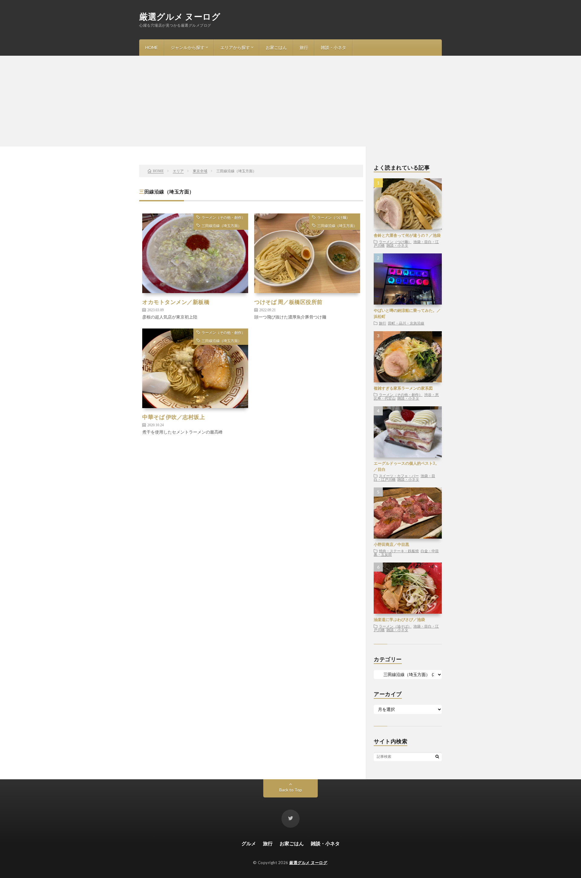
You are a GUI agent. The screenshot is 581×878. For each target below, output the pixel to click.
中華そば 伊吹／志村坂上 (173, 417)
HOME (151, 47)
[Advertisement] (290, 101)
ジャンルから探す (188, 47)
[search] (437, 756)
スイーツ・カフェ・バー (399, 475)
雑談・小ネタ (333, 47)
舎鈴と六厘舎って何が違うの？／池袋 (407, 235)
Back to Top (290, 789)
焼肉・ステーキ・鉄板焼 (399, 551)
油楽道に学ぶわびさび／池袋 (399, 619)
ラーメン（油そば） (395, 626)
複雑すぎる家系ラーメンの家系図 (403, 388)
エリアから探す (235, 47)
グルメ (248, 843)
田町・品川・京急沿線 (406, 323)
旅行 (304, 47)
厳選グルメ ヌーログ (179, 16)
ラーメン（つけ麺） (333, 217)
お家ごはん (276, 47)
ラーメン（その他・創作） (223, 217)
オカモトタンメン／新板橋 (175, 302)
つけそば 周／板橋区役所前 (288, 302)
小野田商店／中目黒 (391, 544)
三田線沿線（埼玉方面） (221, 225)
